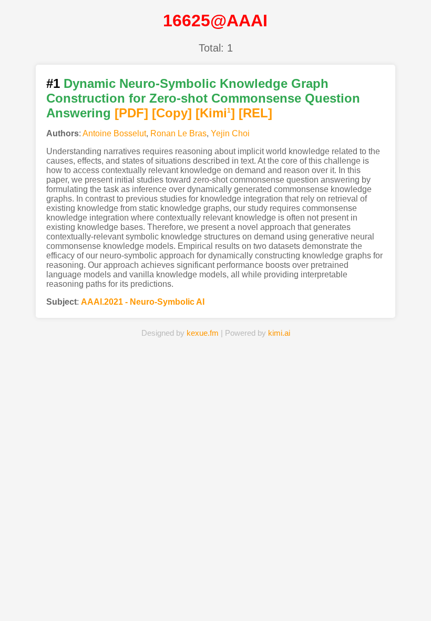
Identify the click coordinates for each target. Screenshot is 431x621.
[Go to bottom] (415, 607)
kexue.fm (203, 332)
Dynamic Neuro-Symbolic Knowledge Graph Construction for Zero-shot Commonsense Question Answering (203, 98)
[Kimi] (215, 113)
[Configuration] (262, 596)
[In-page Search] (168, 596)
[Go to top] (415, 587)
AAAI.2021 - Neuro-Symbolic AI (142, 301)
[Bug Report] (310, 596)
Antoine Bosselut (114, 133)
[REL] (255, 113)
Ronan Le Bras (178, 133)
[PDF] (131, 113)
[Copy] (172, 113)
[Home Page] (121, 596)
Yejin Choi (230, 133)
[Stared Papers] (215, 596)
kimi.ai (279, 332)
